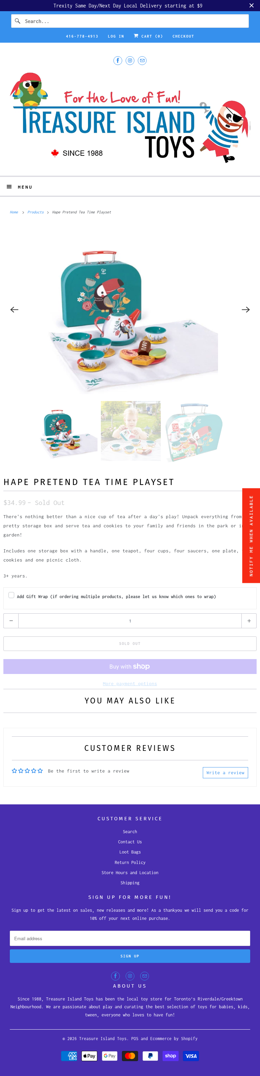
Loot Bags (130, 852)
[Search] (18, 21)
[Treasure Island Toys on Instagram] (130, 60)
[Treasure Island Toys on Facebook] (117, 60)
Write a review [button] (225, 772)
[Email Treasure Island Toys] (142, 60)
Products (36, 212)
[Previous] (14, 309)
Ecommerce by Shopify (174, 1038)
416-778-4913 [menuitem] (82, 36)
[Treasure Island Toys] (130, 119)
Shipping (130, 882)
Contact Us (130, 841)
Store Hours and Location (130, 872)
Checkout (183, 36)
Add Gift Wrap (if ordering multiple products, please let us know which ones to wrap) (116, 596)
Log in (116, 36)
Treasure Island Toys (103, 1038)
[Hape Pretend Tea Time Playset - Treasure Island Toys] (130, 309)
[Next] (245, 309)
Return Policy (130, 862)
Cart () (151, 36)
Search (130, 831)
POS (134, 1038)
